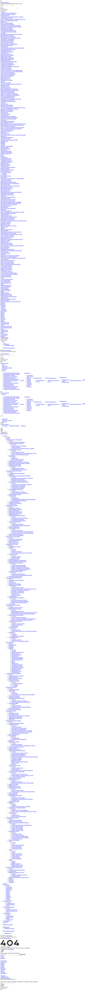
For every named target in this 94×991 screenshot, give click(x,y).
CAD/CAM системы (16, 726)
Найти (2, 984)
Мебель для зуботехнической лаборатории (21, 825)
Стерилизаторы (15, 498)
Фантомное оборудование (18, 468)
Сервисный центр (10, 903)
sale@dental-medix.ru (6, 350)
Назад (8, 437)
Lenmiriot (14, 651)
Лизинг (2, 970)
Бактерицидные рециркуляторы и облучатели (22, 478)
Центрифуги (14, 634)
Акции (2, 957)
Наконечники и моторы (14, 508)
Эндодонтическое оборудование (16, 580)
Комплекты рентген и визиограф (19, 700)
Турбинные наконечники (17, 524)
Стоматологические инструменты (17, 869)
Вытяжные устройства (17, 744)
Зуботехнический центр (11, 909)
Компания (3, 958)
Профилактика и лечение (15, 546)
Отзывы (2, 965)
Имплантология (12, 644)
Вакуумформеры (15, 738)
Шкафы (13, 862)
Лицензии (3, 969)
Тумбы (13, 852)
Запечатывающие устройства (18, 491)
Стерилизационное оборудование (17, 473)
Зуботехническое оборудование (16, 723)
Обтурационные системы (18, 587)
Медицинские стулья (16, 833)
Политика (3, 975)
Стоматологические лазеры (18, 623)
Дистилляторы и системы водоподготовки (22, 484)
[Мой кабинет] (1, 417)
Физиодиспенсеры (16, 630)
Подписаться (22, 954)
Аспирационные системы (18, 452)
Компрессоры (15, 458)
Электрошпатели (16, 815)
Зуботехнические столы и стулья (19, 774)
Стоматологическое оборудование (17, 442)
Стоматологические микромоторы (20, 518)
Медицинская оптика (14, 713)
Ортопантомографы (16, 705)
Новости (3, 963)
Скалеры (14, 550)
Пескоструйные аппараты (18, 790)
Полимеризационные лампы (18, 574)
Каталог (8, 438)
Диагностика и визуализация (16, 539)
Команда (3, 964)
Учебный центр (9, 915)
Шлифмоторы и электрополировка (20, 810)
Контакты (3, 968)
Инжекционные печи (17, 781)
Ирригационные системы (18, 611)
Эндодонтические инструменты (19, 600)
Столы (13, 843)
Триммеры (14, 805)
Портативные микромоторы (18, 797)
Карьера (2, 967)
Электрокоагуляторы (16, 639)
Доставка (3, 972)
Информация (4, 973)
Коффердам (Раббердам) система (19, 874)
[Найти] (2, 7)
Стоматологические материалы (16, 676)
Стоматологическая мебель (15, 820)
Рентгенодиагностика (14, 689)
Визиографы (14, 693)
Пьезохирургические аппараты (19, 617)
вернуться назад (4, 949)
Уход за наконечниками (17, 530)
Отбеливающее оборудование (19, 565)
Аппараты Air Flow (16, 556)
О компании (9, 887)
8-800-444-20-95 (4, 337)
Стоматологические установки (19, 445)
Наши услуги (4, 962)
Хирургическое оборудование (16, 607)
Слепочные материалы (17, 683)
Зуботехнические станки (17, 768)
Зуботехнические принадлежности (20, 753)
